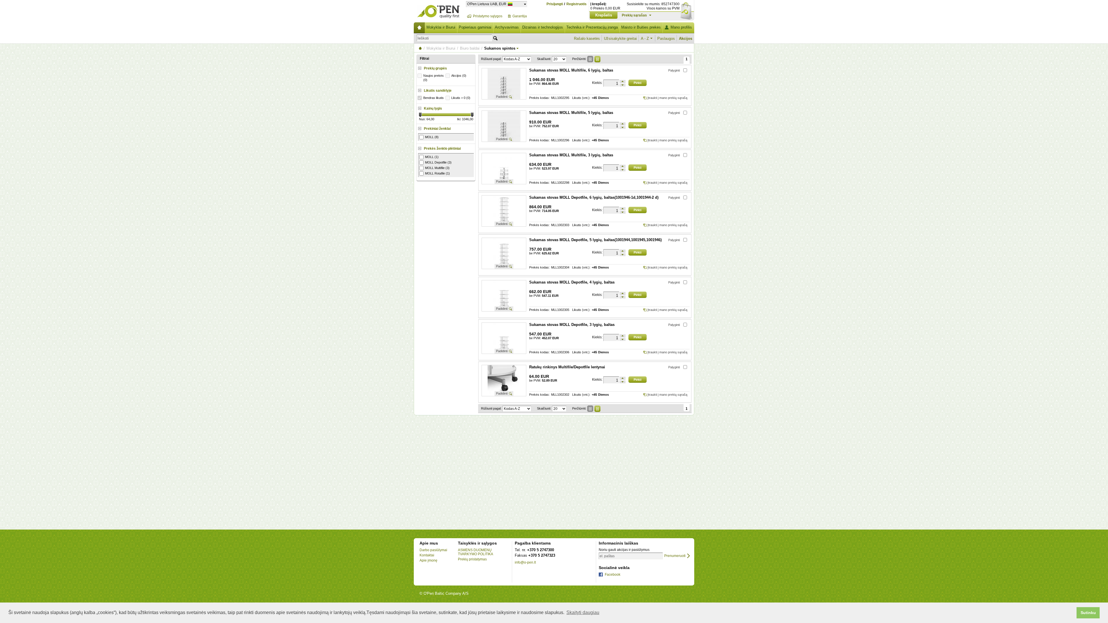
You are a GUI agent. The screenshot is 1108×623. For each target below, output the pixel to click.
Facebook (612, 575)
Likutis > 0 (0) (460, 98)
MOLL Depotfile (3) (438, 162)
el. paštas (607, 556)
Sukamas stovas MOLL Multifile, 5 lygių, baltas (571, 112)
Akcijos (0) (458, 75)
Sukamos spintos (499, 48)
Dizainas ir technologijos (542, 27)
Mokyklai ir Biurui (440, 27)
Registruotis (576, 4)
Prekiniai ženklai (437, 128)
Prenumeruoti (675, 556)
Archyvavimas (507, 27)
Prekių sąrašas (634, 15)
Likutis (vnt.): (581, 98)
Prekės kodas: (539, 98)
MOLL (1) (432, 157)
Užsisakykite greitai (620, 38)
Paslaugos (666, 38)
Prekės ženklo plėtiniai (442, 148)
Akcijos (685, 38)
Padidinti (502, 96)
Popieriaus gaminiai (475, 27)
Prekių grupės (435, 68)
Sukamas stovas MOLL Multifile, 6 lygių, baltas (571, 70)
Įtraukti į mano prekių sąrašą (667, 98)
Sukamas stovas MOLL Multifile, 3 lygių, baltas (571, 155)
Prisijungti (554, 4)
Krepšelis (603, 15)
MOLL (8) (432, 137)
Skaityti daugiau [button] (582, 612)
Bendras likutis (433, 98)
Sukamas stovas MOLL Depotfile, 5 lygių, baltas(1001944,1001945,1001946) (595, 240)
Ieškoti (423, 38)
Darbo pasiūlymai (433, 550)
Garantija (519, 16)
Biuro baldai (470, 48)
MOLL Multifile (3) (437, 168)
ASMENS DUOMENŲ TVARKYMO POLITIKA (475, 552)
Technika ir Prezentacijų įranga (592, 27)
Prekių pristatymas (472, 559)
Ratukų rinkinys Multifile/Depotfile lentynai (567, 367)
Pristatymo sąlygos (487, 16)
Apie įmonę (428, 560)
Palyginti (674, 70)
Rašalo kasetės (587, 38)
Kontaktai (427, 555)
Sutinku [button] (1088, 612)
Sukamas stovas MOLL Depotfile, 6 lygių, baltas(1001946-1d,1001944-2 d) (593, 197)
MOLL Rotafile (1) (437, 173)
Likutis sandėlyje (438, 90)
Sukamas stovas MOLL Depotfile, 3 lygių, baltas (572, 324)
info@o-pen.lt (525, 562)
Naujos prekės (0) (433, 78)
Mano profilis (681, 27)
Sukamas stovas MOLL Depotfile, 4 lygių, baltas (572, 282)
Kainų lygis (433, 108)
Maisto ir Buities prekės (641, 27)
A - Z (645, 38)
